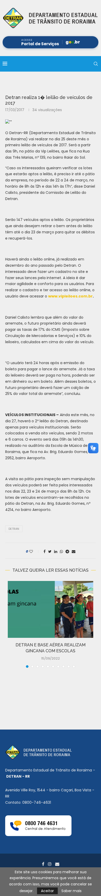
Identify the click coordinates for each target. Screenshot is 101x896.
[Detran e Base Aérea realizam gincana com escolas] (50, 609)
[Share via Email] (73, 551)
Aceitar (47, 890)
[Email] (57, 864)
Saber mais (71, 891)
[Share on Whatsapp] (61, 551)
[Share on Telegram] (67, 551)
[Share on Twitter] (50, 551)
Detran (14, 529)
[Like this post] (34, 551)
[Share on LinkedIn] (55, 551)
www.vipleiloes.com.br (70, 296)
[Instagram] (50, 864)
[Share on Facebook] (45, 551)
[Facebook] (43, 864)
